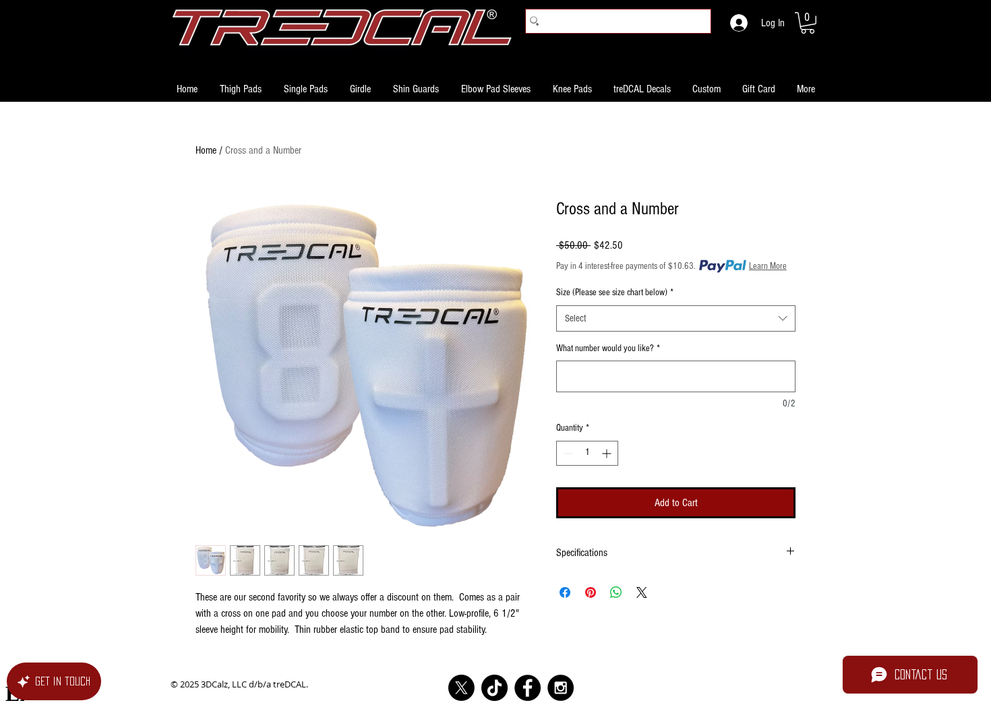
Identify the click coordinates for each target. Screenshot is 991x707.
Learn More (768, 266)
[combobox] (675, 318)
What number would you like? (608, 348)
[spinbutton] (587, 453)
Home (206, 150)
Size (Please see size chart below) (614, 292)
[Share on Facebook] (565, 592)
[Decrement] (566, 453)
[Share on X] (642, 592)
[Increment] (607, 453)
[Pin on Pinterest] (590, 592)
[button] (807, 23)
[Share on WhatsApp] (616, 592)
